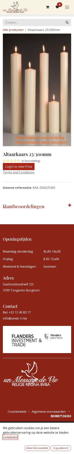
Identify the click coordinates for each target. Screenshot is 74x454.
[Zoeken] (67, 22)
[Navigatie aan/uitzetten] (67, 7)
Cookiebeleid (10, 437)
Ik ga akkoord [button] (61, 448)
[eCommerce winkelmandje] (47, 7)
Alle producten (13, 30)
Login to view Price (18, 166)
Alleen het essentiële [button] (37, 448)
